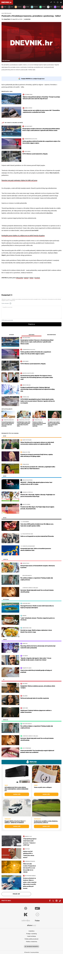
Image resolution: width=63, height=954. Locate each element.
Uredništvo (31, 931)
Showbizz (19, 6)
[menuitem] (58, 2)
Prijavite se (31, 324)
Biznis (51, 6)
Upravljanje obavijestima (32, 946)
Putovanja (36, 6)
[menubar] (58, 2)
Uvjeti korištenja (31, 936)
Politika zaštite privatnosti (31, 939)
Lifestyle (27, 6)
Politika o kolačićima (31, 941)
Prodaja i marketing (31, 933)
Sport (12, 6)
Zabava (58, 6)
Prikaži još (16, 894)
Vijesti (5, 6)
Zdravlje (43, 6)
